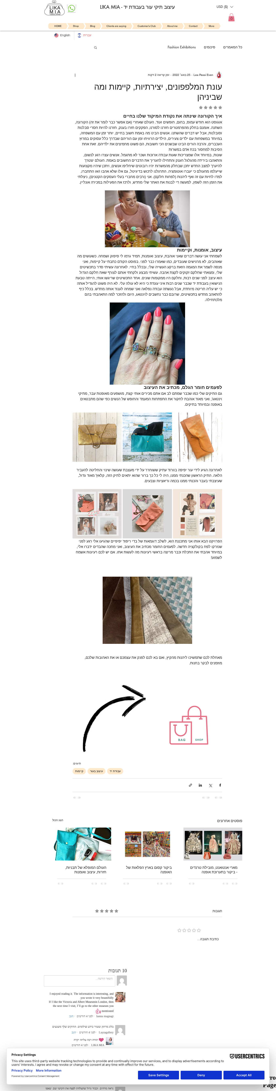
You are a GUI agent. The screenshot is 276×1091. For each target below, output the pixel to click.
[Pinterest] (48, 1033)
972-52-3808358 (105, 1004)
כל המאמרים (232, 47)
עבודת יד (115, 771)
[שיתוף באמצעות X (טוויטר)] (210, 785)
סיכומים (209, 47)
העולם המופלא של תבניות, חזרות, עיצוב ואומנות (85, 869)
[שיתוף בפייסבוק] (220, 785)
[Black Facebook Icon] (69, 1033)
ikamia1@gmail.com (109, 1008)
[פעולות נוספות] (75, 74)
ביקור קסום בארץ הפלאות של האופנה (149, 869)
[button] (225, 6)
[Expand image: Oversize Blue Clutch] (128, 418)
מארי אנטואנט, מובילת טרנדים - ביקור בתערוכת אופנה (213, 869)
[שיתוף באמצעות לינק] (190, 785)
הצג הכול (57, 820)
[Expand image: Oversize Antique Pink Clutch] (178, 494)
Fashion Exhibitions (182, 47)
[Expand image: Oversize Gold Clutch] (78, 418)
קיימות (79, 771)
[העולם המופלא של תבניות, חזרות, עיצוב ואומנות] (81, 844)
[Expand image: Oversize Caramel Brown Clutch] (178, 418)
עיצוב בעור (96, 771)
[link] (231, 17)
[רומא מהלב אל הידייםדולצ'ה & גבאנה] (147, 844)
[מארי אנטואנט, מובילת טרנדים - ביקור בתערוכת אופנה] (212, 844)
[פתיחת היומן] (167, 1021)
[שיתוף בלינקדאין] (200, 785)
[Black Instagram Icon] (62, 1033)
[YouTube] (55, 1033)
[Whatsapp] (41, 1033)
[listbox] (225, 6)
